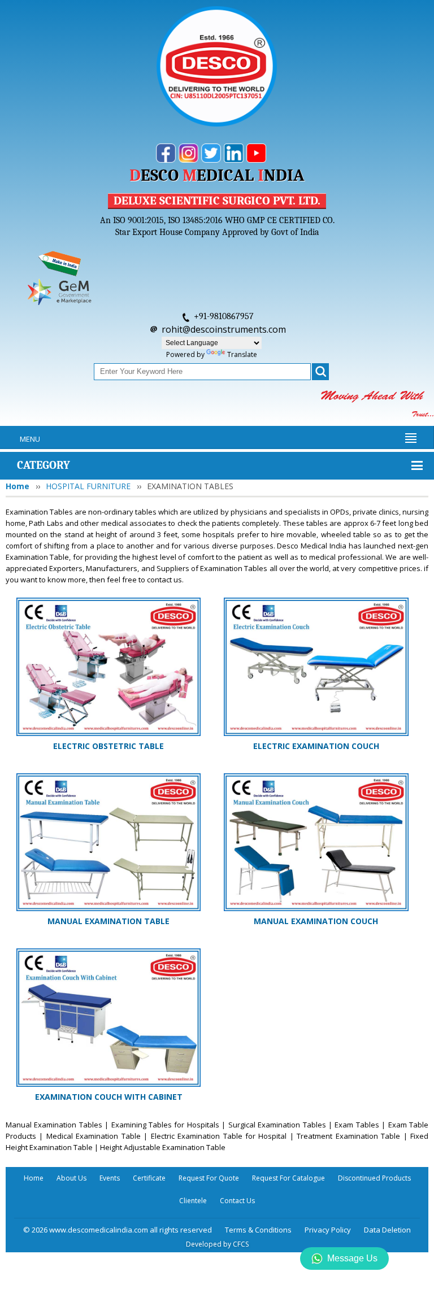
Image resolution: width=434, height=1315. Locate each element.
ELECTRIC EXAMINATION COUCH (316, 746)
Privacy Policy (328, 1230)
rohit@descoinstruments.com (224, 329)
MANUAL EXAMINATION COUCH (316, 921)
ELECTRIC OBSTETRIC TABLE (108, 746)
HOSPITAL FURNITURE (88, 486)
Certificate (149, 1178)
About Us (71, 1178)
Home (17, 486)
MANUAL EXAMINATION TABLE (108, 921)
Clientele (193, 1200)
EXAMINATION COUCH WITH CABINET (109, 1096)
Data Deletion (387, 1230)
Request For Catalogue (288, 1178)
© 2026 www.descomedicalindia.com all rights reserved (117, 1230)
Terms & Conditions (258, 1230)
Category (43, 465)
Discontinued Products (374, 1178)
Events (109, 1178)
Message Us (352, 1258)
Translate (242, 354)
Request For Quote (209, 1178)
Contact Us (237, 1200)
